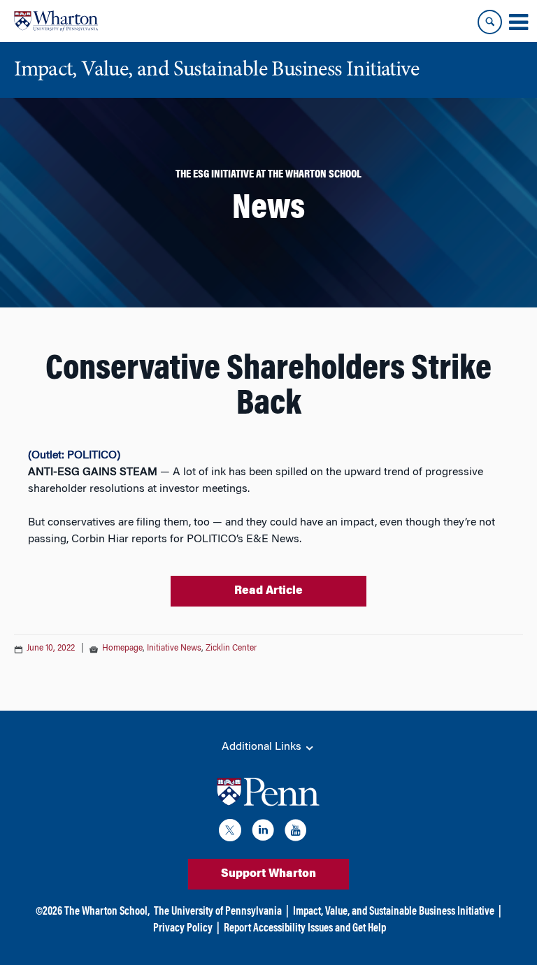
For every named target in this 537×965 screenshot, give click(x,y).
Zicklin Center (231, 648)
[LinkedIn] (263, 832)
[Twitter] (230, 832)
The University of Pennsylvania (218, 911)
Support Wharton (268, 874)
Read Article (268, 591)
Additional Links (263, 747)
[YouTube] (296, 832)
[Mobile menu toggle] (518, 22)
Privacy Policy (183, 928)
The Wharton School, (107, 911)
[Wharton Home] (56, 20)
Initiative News (174, 648)
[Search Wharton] (490, 22)
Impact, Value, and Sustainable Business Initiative (393, 911)
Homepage (122, 648)
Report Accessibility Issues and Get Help (305, 928)
